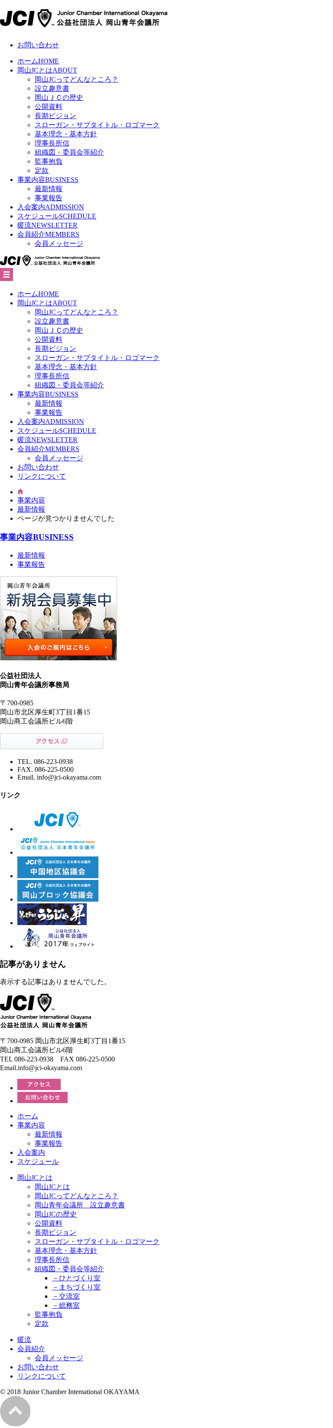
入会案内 (50, 207)
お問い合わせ (38, 45)
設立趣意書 (52, 88)
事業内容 (47, 179)
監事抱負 (48, 161)
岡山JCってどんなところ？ (76, 79)
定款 (42, 170)
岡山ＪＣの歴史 (59, 97)
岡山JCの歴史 (56, 1214)
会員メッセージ (59, 243)
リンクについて (41, 476)
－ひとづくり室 (76, 1278)
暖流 (47, 225)
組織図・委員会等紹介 (69, 152)
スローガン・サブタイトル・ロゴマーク (97, 125)
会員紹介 (48, 234)
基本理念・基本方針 (66, 134)
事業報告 (48, 198)
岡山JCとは (47, 70)
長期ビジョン (55, 115)
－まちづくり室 (76, 1287)
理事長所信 (52, 143)
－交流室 (66, 1296)
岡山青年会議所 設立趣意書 (80, 1205)
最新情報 (48, 188)
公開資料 (48, 106)
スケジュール (56, 216)
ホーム (38, 61)
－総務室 (66, 1305)
